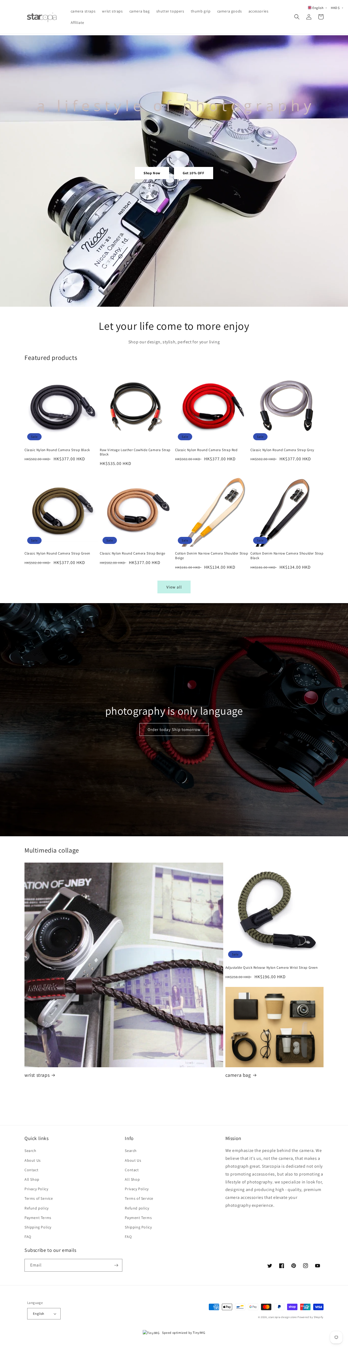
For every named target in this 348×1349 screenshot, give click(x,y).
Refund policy (36, 1208)
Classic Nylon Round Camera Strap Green (57, 553)
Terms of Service (38, 1198)
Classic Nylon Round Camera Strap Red (206, 450)
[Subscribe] (116, 1265)
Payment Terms (37, 1217)
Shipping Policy (37, 1227)
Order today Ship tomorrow (174, 729)
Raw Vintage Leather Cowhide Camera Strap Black (135, 452)
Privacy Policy (36, 1188)
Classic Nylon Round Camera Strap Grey (282, 450)
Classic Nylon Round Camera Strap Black (57, 450)
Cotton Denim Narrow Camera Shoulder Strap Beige (211, 555)
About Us (32, 1160)
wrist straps (36, 1075)
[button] (297, 17)
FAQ (27, 1236)
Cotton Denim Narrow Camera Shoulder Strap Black (287, 555)
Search (30, 1150)
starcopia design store (282, 1317)
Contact (31, 1169)
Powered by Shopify (310, 1317)
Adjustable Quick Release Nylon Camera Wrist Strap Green (271, 967)
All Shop (31, 1179)
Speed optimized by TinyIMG (183, 1333)
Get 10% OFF (193, 173)
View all (174, 587)
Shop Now (152, 173)
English (38, 1313)
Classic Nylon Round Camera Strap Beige (132, 553)
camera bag (238, 1075)
